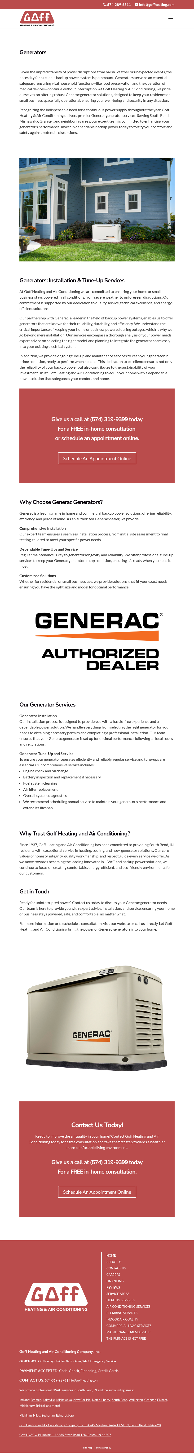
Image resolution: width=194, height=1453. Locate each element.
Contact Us (116, 1268)
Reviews (113, 1287)
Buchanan (48, 1415)
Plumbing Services (121, 1313)
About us (113, 1262)
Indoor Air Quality (122, 1319)
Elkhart (162, 1400)
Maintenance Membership (128, 1332)
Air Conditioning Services (128, 1306)
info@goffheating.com (83, 1380)
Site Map (88, 1447)
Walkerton (136, 1400)
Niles (36, 1415)
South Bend (119, 1400)
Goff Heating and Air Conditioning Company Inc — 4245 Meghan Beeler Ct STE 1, (75, 1425)
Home (111, 1255)
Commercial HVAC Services (128, 1326)
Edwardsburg (65, 1415)
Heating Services (120, 1300)
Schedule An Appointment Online (97, 458)
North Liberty (101, 1400)
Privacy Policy (103, 1447)
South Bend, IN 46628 (146, 1425)
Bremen (36, 1400)
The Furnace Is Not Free (126, 1338)
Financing (115, 1281)
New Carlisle (82, 1400)
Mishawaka (64, 1400)
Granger (150, 1400)
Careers (113, 1274)
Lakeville (49, 1400)
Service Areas (117, 1294)
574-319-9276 (55, 1380)
